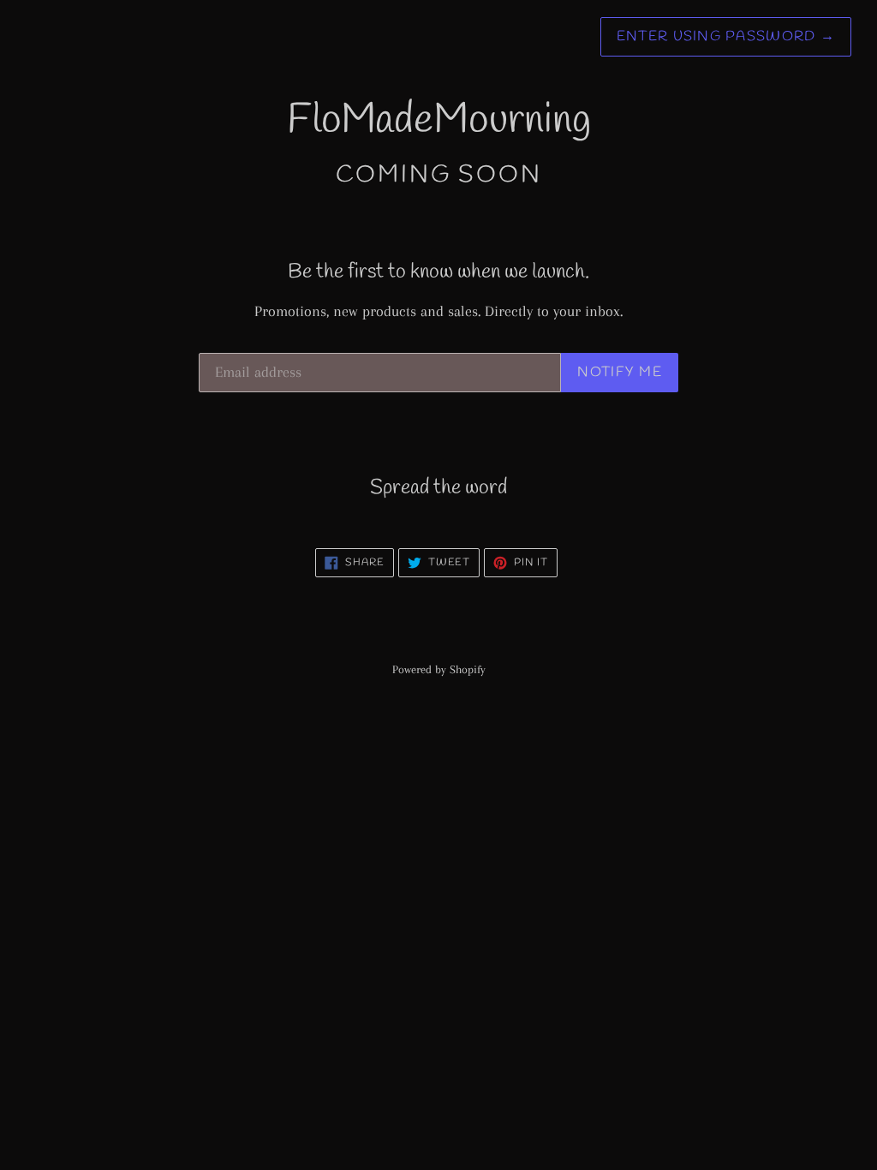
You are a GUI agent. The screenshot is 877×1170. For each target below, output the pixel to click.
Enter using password (726, 36)
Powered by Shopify (439, 669)
